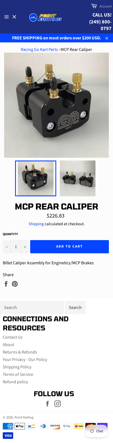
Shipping (36, 224)
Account (106, 6)
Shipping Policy (17, 367)
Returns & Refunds (20, 352)
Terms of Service (18, 374)
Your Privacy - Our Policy (25, 360)
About (8, 345)
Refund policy (15, 382)
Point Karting (24, 417)
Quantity (10, 234)
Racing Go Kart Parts (39, 50)
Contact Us (12, 337)
